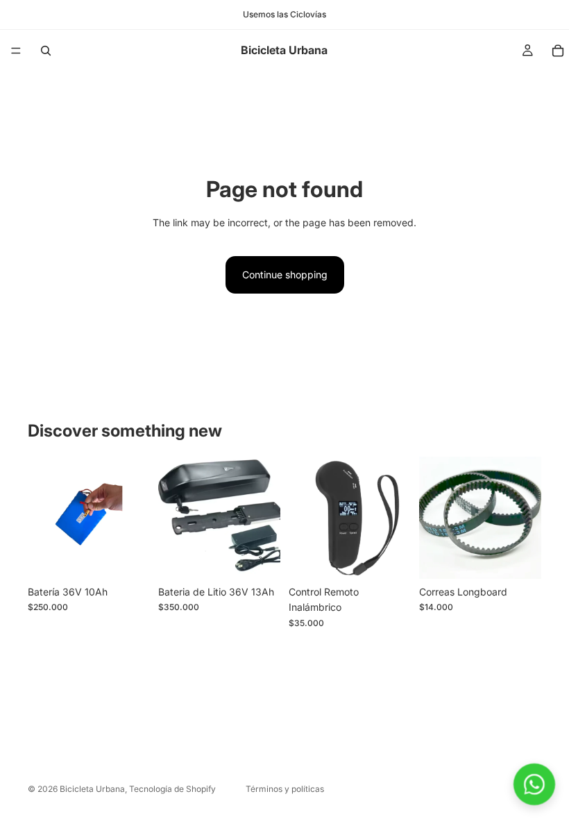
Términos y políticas (285, 789)
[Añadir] (128, 557)
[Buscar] (46, 50)
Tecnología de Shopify (172, 789)
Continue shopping (285, 274)
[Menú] (16, 51)
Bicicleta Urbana (92, 789)
